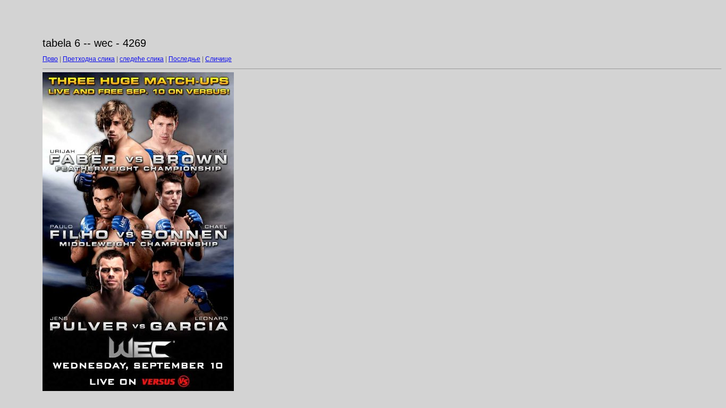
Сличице (218, 59)
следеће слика (142, 59)
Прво (50, 59)
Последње (184, 59)
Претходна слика (89, 59)
